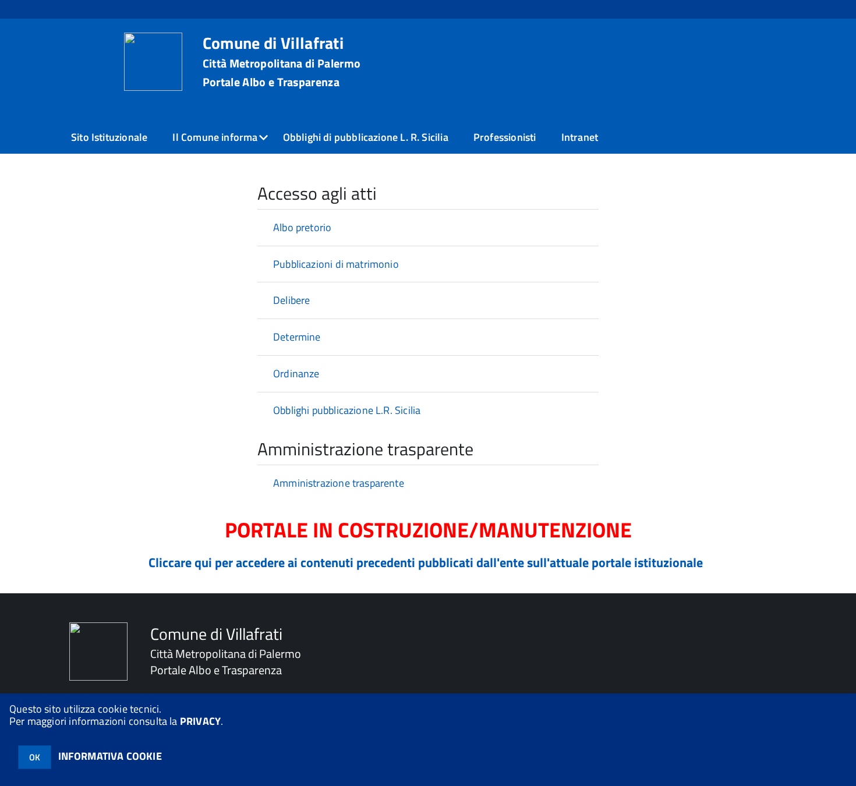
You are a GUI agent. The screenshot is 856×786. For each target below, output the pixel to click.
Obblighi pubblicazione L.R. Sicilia (346, 410)
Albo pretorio (302, 227)
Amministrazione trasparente (338, 483)
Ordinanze (296, 373)
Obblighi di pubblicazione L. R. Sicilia (365, 137)
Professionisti (504, 137)
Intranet (579, 137)
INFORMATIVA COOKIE (110, 756)
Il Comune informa (214, 137)
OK (34, 757)
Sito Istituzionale (109, 137)
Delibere (291, 300)
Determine (297, 337)
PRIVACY (200, 721)
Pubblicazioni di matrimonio (336, 264)
